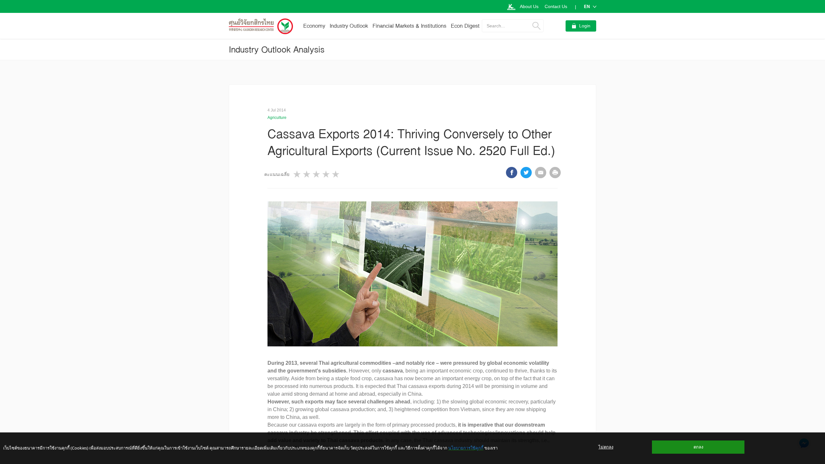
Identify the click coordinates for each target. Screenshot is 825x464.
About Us (529, 6)
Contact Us (556, 6)
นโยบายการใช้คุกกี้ (465, 448)
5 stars (336, 174)
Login (584, 25)
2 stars (307, 174)
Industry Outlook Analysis (277, 49)
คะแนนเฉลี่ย (276, 174)
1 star (297, 174)
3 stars (317, 174)
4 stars (326, 174)
